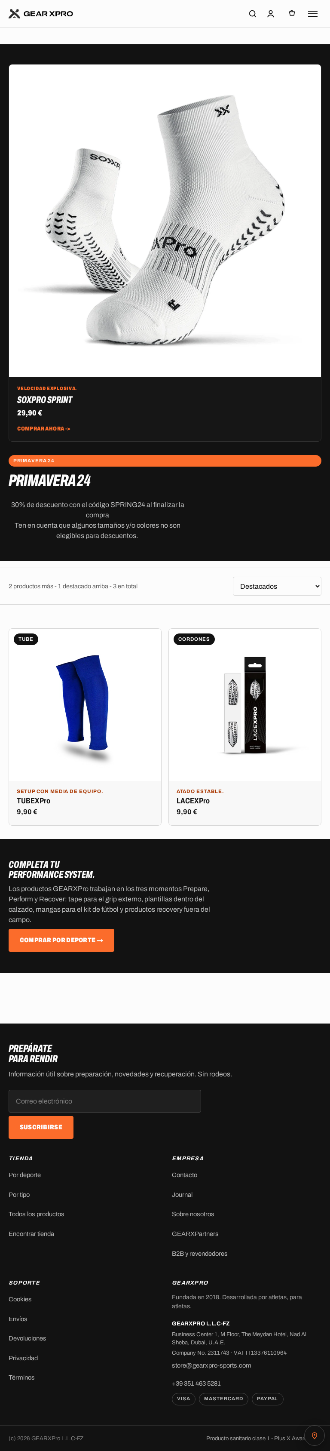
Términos (22, 1377)
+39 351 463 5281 (196, 1383)
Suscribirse (41, 1127)
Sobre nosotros (193, 1214)
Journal (182, 1194)
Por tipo (19, 1194)
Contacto (184, 1174)
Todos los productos (36, 1214)
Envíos (18, 1319)
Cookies (20, 1299)
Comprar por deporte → (61, 940)
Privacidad (23, 1358)
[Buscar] (252, 13)
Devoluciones (27, 1338)
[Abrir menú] (312, 13)
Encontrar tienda (31, 1233)
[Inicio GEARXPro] (41, 13)
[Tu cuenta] (270, 13)
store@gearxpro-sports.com (211, 1365)
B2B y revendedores (200, 1253)
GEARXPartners (195, 1233)
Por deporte (25, 1174)
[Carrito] (292, 13)
